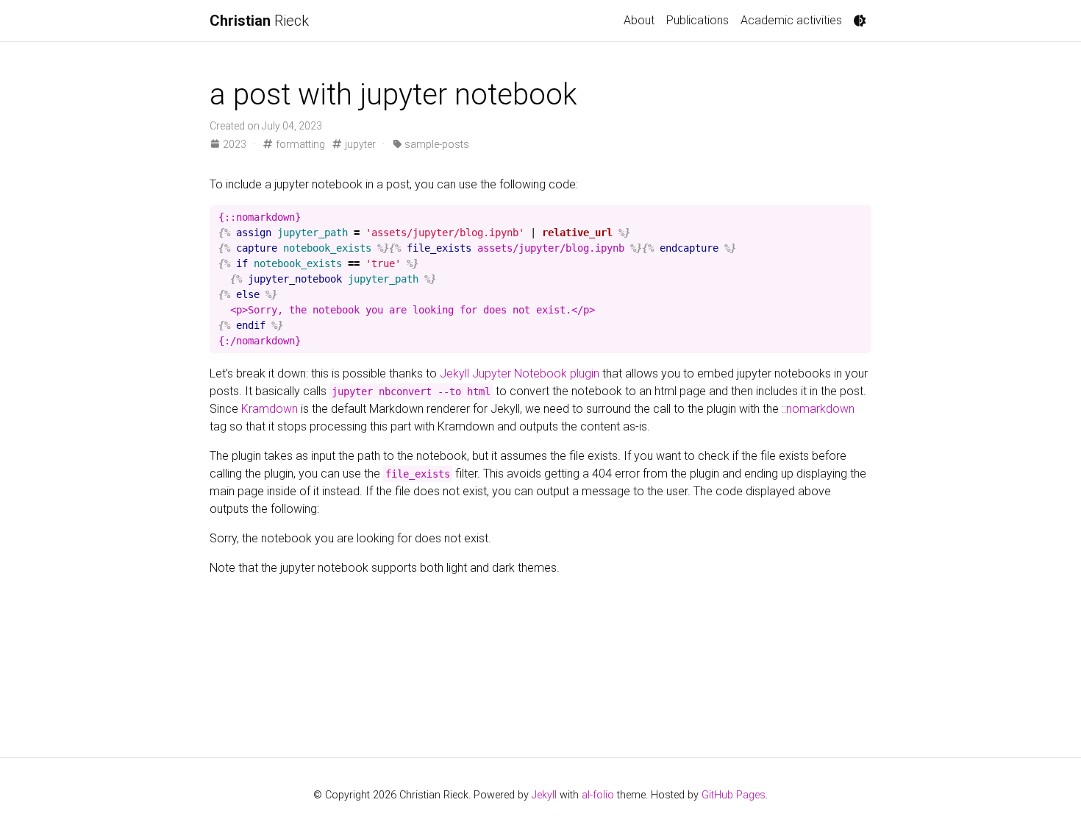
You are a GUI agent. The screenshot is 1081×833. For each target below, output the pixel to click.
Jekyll (544, 795)
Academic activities (791, 20)
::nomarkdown (818, 409)
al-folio (598, 795)
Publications (697, 20)
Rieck (259, 20)
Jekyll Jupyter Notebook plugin (519, 373)
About (639, 20)
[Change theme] (859, 20)
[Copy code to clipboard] (857, 217)
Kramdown (269, 409)
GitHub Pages (734, 795)
